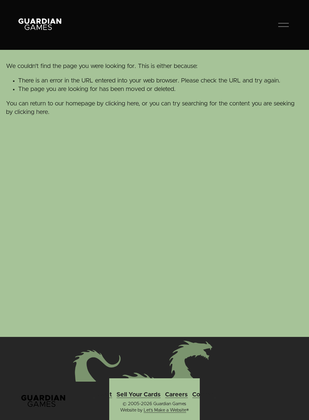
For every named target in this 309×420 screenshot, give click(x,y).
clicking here (122, 104)
